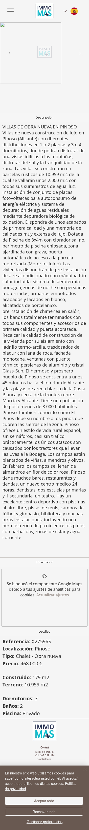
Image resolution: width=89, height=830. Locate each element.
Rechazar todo (44, 811)
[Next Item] (79, 53)
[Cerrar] (82, 772)
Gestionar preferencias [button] (45, 821)
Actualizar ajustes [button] (52, 595)
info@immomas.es (44, 751)
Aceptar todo (44, 800)
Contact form (44, 759)
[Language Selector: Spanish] (71, 11)
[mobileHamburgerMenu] (10, 11)
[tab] (44, 118)
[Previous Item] (9, 53)
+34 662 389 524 (45, 755)
